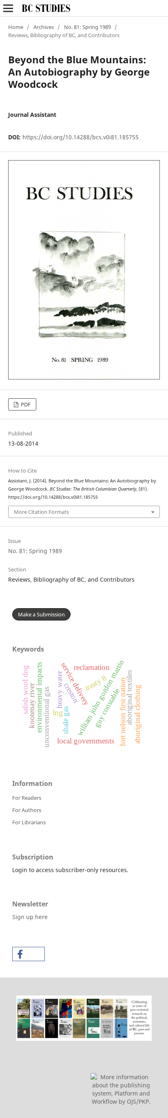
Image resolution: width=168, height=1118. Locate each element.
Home (15, 27)
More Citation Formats (41, 511)
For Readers (26, 797)
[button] (28, 954)
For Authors (26, 810)
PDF (25, 404)
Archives (43, 27)
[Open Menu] (8, 8)
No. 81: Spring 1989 (87, 27)
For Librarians (29, 822)
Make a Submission (41, 614)
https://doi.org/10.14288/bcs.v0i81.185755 (80, 137)
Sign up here (30, 917)
